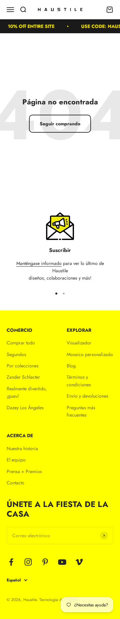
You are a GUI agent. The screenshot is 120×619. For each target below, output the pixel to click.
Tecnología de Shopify (58, 600)
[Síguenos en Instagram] (28, 561)
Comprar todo (21, 342)
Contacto (15, 482)
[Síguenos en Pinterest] (45, 561)
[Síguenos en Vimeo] (79, 561)
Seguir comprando (60, 123)
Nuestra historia (22, 448)
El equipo (16, 459)
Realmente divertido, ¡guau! (27, 392)
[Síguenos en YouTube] (62, 561)
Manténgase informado (39, 263)
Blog (71, 365)
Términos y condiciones (79, 381)
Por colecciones (23, 365)
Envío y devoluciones (87, 396)
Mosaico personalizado (90, 354)
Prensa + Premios (24, 471)
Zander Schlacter (23, 377)
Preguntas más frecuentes (81, 411)
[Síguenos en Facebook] (11, 561)
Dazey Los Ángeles (25, 407)
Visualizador (79, 342)
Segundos (16, 354)
